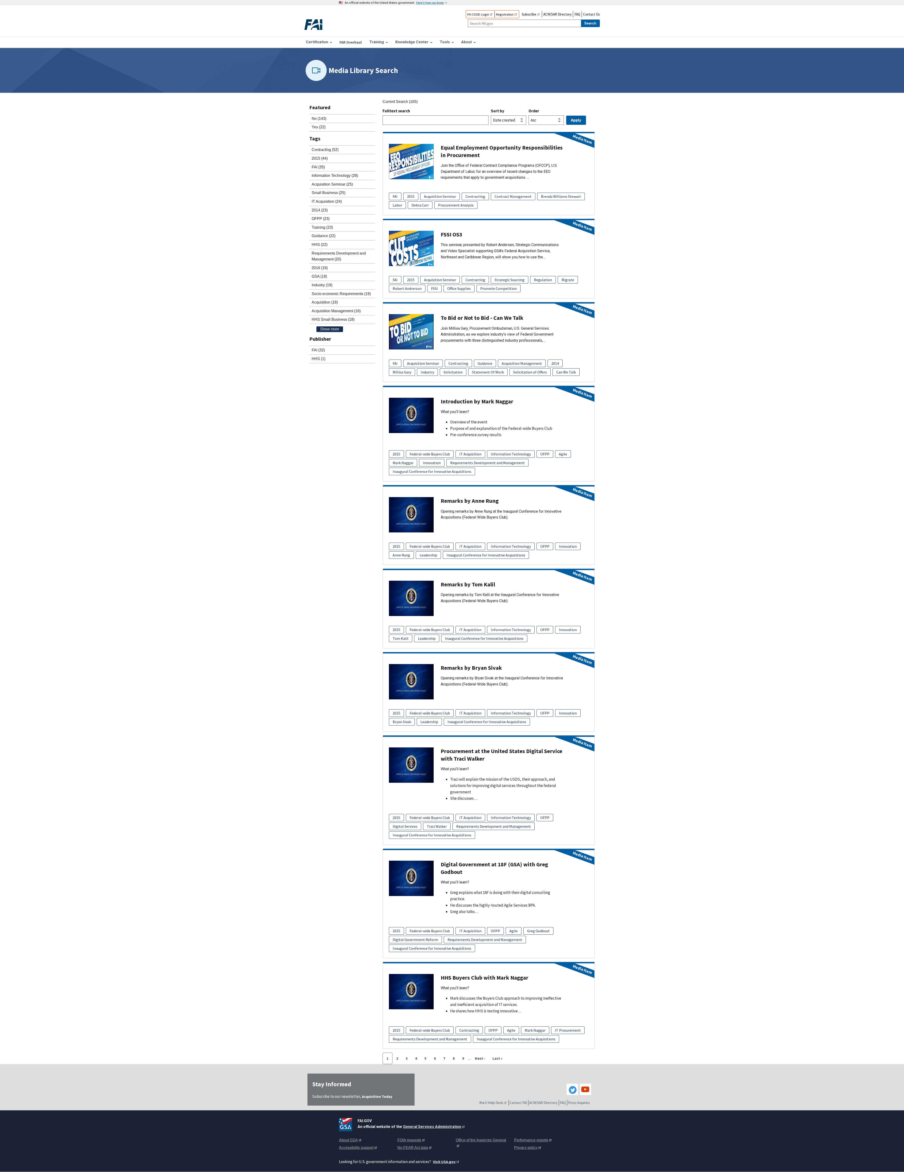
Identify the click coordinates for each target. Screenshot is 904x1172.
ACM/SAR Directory (557, 14)
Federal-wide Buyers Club (430, 454)
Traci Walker (437, 826)
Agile (563, 454)
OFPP (544, 454)
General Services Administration (432, 1126)
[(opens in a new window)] (346, 1123)
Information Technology (511, 454)
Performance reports (531, 1140)
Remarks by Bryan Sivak (471, 667)
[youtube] (585, 1089)
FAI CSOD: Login (478, 14)
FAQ (577, 14)
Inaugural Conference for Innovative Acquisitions (432, 471)
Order (534, 111)
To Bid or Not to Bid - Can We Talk (482, 317)
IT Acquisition (470, 454)
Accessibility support (356, 1148)
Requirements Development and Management (487, 462)
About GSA (348, 1140)
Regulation (543, 279)
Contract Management (513, 196)
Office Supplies (459, 288)
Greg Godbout (538, 931)
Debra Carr (420, 205)
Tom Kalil (400, 638)
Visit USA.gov (444, 1161)
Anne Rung (401, 555)
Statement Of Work (488, 372)
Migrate (567, 279)
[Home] (317, 25)
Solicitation (453, 372)
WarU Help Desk (491, 1102)
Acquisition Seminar (440, 196)
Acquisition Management (522, 363)
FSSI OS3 (451, 234)
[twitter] (572, 1089)
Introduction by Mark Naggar (477, 401)
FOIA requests (409, 1140)
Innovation (432, 462)
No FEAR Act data (412, 1148)
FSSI (434, 288)
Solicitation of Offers (530, 372)
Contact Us (591, 14)
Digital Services (405, 826)
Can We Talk (566, 372)
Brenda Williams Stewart (561, 196)
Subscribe (529, 14)
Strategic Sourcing (510, 279)
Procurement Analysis (456, 205)
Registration (504, 14)
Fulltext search (396, 111)
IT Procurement (568, 1030)
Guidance (485, 363)
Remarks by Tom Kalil (468, 584)
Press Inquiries (579, 1102)
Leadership (428, 555)
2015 (411, 196)
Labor (397, 205)
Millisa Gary (402, 372)
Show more (329, 329)
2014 (555, 363)
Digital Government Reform (415, 939)
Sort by (497, 111)
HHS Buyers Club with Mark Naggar (484, 977)
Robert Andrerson (407, 288)
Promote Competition (498, 288)
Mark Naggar (403, 462)
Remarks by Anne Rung (470, 500)
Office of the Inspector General (481, 1140)
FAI (395, 196)
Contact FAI (518, 1102)
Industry (427, 372)
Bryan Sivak (402, 721)
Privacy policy (525, 1148)
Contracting (475, 196)
